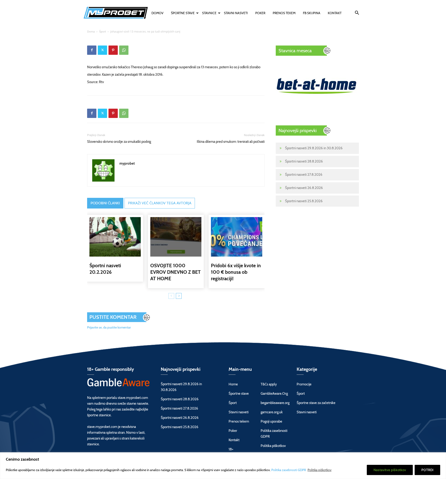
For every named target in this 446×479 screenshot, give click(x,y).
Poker (260, 13)
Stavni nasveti (236, 13)
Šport (102, 31)
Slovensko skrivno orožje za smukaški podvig (119, 142)
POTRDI (427, 470)
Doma (91, 31)
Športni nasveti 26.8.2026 (304, 188)
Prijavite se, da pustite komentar (109, 327)
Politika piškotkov (319, 470)
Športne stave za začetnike (316, 403)
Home (233, 384)
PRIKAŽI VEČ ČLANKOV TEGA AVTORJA (159, 203)
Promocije (304, 384)
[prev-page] (171, 296)
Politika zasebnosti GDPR (289, 470)
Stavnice (209, 13)
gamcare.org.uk (272, 412)
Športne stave (183, 13)
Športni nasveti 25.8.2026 (304, 201)
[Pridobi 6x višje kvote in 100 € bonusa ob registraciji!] (236, 237)
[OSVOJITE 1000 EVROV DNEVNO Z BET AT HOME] (176, 237)
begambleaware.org (275, 403)
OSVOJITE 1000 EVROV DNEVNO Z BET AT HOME (175, 272)
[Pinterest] (113, 50)
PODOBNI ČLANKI (105, 203)
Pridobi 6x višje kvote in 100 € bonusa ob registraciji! (236, 272)
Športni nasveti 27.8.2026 (303, 175)
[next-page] (179, 296)
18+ (231, 449)
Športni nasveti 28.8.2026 (304, 161)
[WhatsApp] (123, 50)
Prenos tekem (284, 13)
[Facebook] (91, 50)
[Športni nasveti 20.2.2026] (115, 237)
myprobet (127, 163)
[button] (356, 13)
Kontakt (334, 13)
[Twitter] (102, 50)
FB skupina (311, 13)
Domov (157, 13)
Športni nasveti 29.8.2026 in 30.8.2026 (314, 148)
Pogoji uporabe (271, 421)
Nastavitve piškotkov (390, 470)
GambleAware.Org (274, 393)
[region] (223, 465)
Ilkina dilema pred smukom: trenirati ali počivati (231, 142)
